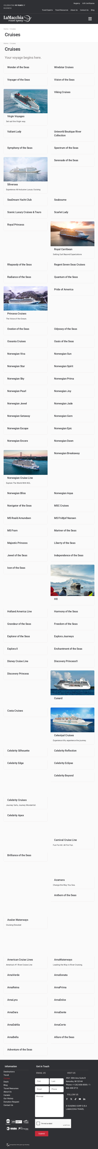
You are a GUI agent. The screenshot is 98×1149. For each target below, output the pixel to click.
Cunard (58, 698)
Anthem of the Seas (65, 895)
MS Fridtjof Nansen (65, 518)
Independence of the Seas (68, 555)
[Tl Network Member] (23, 1128)
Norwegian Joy (62, 391)
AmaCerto (60, 1024)
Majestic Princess (17, 542)
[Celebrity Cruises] (26, 773)
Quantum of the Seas (66, 277)
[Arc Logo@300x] (17, 1121)
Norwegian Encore (17, 440)
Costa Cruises (15, 710)
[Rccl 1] (72, 222)
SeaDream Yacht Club (19, 199)
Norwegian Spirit (63, 366)
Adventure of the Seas (19, 1049)
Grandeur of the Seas (19, 623)
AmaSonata (60, 974)
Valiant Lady (14, 131)
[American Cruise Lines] (26, 933)
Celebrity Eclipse (63, 763)
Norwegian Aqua (63, 493)
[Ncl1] (26, 451)
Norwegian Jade (63, 403)
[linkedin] (84, 1099)
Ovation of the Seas (18, 328)
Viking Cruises (62, 92)
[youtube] (80, 1099)
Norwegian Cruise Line (20, 477)
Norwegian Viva (16, 353)
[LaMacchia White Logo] (17, 16)
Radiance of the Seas (19, 277)
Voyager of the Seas (18, 79)
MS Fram (12, 530)
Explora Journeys (64, 636)
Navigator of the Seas (19, 505)
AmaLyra (12, 999)
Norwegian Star (16, 366)
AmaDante (60, 1012)
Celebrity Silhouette (18, 750)
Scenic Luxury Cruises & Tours (24, 212)
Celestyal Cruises (64, 735)
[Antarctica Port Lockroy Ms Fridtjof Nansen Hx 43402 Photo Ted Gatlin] (72, 565)
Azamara (59, 879)
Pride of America (63, 289)
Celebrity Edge (15, 763)
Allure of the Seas (64, 1037)
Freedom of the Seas (65, 623)
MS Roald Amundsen (19, 518)
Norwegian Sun (62, 353)
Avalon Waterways (17, 919)
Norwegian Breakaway (67, 453)
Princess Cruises (16, 313)
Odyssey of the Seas (65, 328)
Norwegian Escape (17, 428)
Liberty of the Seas (64, 542)
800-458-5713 (72, 1088)
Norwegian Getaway (18, 415)
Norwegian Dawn (63, 440)
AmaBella (12, 1037)
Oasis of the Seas (64, 341)
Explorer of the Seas (18, 636)
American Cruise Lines (20, 959)
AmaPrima (60, 987)
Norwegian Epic (63, 428)
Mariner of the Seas (65, 530)
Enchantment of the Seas (68, 648)
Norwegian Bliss (16, 493)
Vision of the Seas (64, 79)
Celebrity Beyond (63, 775)
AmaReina (13, 987)
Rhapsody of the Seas (19, 264)
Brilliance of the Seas (19, 855)
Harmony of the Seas (66, 611)
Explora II (12, 648)
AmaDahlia (13, 1024)
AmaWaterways (63, 959)
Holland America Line (19, 611)
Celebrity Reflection (65, 750)
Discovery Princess (18, 673)
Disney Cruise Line (17, 661)
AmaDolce (60, 999)
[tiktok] (75, 1099)
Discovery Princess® (66, 661)
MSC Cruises (61, 505)
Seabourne (60, 199)
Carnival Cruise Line (65, 839)
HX (56, 599)
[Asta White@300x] (8, 1120)
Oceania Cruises (16, 341)
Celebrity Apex (15, 815)
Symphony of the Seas (19, 147)
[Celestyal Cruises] (72, 708)
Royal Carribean (63, 249)
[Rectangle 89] (72, 671)
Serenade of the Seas (66, 160)
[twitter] (71, 1099)
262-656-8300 (81, 1085)
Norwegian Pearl (16, 391)
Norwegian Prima (64, 378)
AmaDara (12, 1012)
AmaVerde (13, 974)
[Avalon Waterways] (26, 893)
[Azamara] (72, 853)
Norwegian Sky (15, 378)
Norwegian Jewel (17, 403)
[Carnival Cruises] (72, 813)
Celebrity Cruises (17, 800)
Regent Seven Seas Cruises (69, 264)
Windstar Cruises (63, 67)
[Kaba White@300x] (11, 1128)
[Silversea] (26, 158)
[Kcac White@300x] (26, 1121)
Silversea (12, 184)
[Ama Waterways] (72, 933)
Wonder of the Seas (18, 67)
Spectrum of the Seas (66, 147)
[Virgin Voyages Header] (26, 90)
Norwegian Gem (63, 415)
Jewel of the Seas (17, 555)
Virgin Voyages (15, 116)
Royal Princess (15, 224)
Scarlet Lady (61, 212)
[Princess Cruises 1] (26, 287)
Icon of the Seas (16, 567)
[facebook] (67, 1099)
